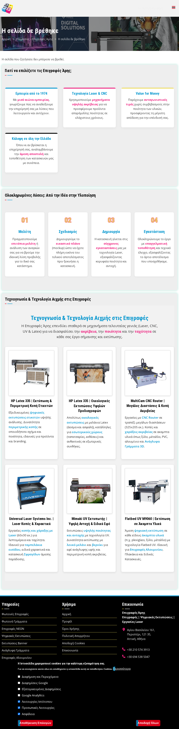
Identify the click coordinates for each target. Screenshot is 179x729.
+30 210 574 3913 (138, 650)
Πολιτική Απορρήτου (76, 636)
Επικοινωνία (70, 650)
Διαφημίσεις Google (35, 683)
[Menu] (173, 8)
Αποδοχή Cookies (73, 643)
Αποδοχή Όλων (148, 723)
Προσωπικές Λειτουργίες (38, 708)
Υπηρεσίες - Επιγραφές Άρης (34, 39)
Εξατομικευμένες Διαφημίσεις (41, 689)
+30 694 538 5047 (138, 657)
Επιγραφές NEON (13, 629)
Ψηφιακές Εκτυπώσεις (16, 636)
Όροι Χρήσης (70, 629)
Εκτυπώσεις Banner (14, 643)
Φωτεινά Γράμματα (14, 621)
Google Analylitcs (33, 695)
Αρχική (6, 39)
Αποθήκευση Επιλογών (35, 723)
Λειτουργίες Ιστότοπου (37, 702)
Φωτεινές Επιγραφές (15, 614)
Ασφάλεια (28, 714)
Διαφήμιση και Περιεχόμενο (40, 677)
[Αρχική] (7, 8)
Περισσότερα (122, 669)
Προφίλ (67, 621)
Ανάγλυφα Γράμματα (15, 650)
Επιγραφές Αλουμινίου (17, 658)
